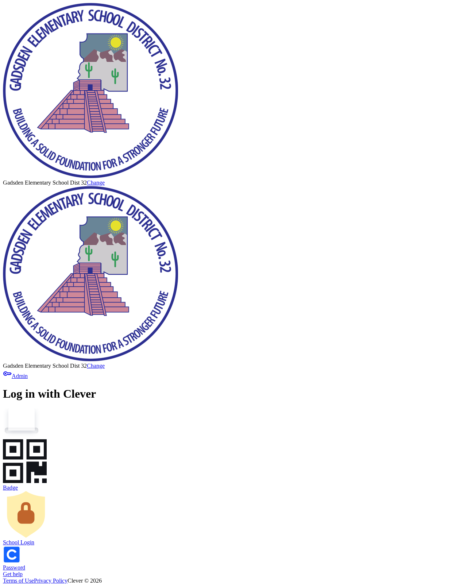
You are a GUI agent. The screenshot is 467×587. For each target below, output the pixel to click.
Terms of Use (18, 581)
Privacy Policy (50, 581)
